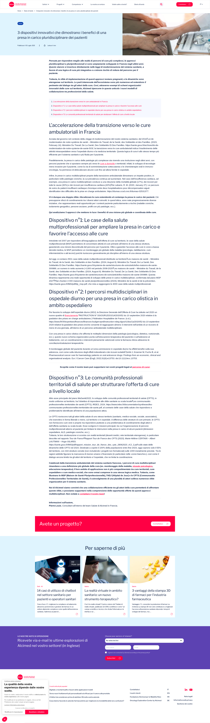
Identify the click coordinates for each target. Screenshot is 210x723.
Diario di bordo (139, 4)
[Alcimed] (17, 4)
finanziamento (71, 315)
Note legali (188, 696)
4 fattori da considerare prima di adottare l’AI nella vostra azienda (74, 697)
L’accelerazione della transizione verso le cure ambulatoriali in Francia (79, 102)
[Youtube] (190, 690)
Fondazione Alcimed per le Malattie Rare (145, 697)
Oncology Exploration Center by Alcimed (145, 701)
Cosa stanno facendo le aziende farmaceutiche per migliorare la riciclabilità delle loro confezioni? (86, 701)
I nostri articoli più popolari (58, 686)
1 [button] (147, 138)
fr (168, 697)
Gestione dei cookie (184, 704)
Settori (44, 4)
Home (19, 11)
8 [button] (132, 401)
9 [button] (84, 438)
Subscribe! (111, 658)
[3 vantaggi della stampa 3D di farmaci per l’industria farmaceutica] (152, 614)
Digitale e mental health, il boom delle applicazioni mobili (71, 690)
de (168, 701)
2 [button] (111, 184)
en (168, 693)
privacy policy (145, 652)
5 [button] (54, 280)
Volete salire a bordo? (119, 4)
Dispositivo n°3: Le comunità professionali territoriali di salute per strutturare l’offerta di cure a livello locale (93, 114)
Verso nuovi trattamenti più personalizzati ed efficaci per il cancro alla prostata (79, 694)
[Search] (161, 4)
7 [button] (125, 351)
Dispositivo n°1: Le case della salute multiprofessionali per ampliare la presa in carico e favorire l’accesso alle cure (96, 106)
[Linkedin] (186, 689)
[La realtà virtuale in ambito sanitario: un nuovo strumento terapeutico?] (105, 614)
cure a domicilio (107, 163)
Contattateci (182, 4)
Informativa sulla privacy (183, 700)
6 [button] (79, 315)
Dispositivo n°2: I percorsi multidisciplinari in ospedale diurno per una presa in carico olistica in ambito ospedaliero (96, 110)
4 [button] (113, 268)
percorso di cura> (141, 367)
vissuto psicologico (142, 466)
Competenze (76, 4)
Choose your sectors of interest (118, 636)
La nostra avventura (98, 4)
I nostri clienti (135, 693)
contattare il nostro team (92, 494)
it (168, 690)
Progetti (59, 4)
